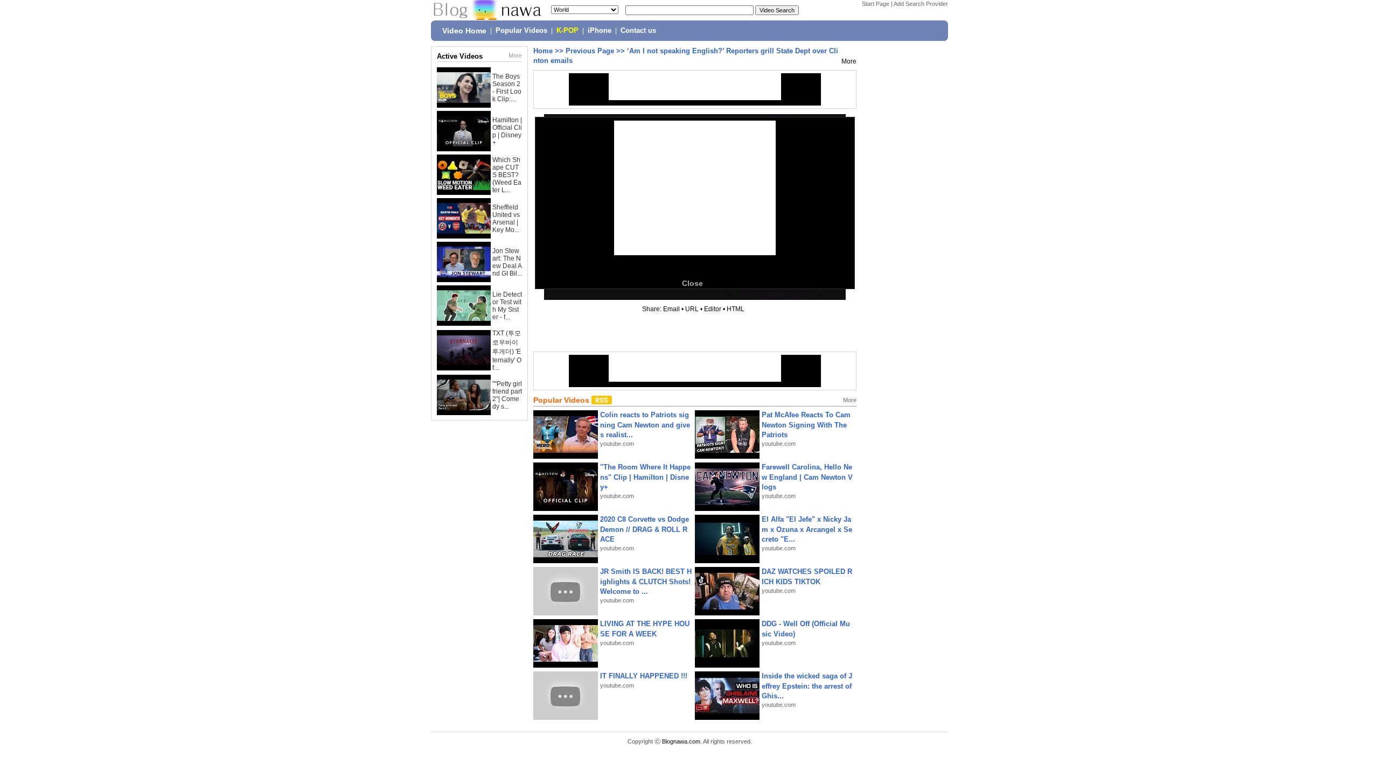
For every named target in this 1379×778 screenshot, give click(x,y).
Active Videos (460, 56)
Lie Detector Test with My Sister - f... (507, 306)
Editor (712, 309)
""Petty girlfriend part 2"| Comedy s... (507, 395)
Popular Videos (521, 30)
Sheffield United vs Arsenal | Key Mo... (506, 219)
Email (671, 309)
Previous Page (590, 51)
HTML (735, 309)
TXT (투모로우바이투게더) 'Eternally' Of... (506, 351)
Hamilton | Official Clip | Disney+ (507, 131)
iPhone (599, 30)
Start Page (875, 4)
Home (543, 51)
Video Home (464, 30)
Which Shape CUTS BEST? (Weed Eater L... (506, 175)
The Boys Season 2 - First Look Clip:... (506, 88)
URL (692, 309)
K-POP (567, 30)
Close (692, 283)
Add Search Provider (921, 4)
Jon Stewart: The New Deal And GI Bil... (507, 262)
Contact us (638, 30)
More (515, 55)
